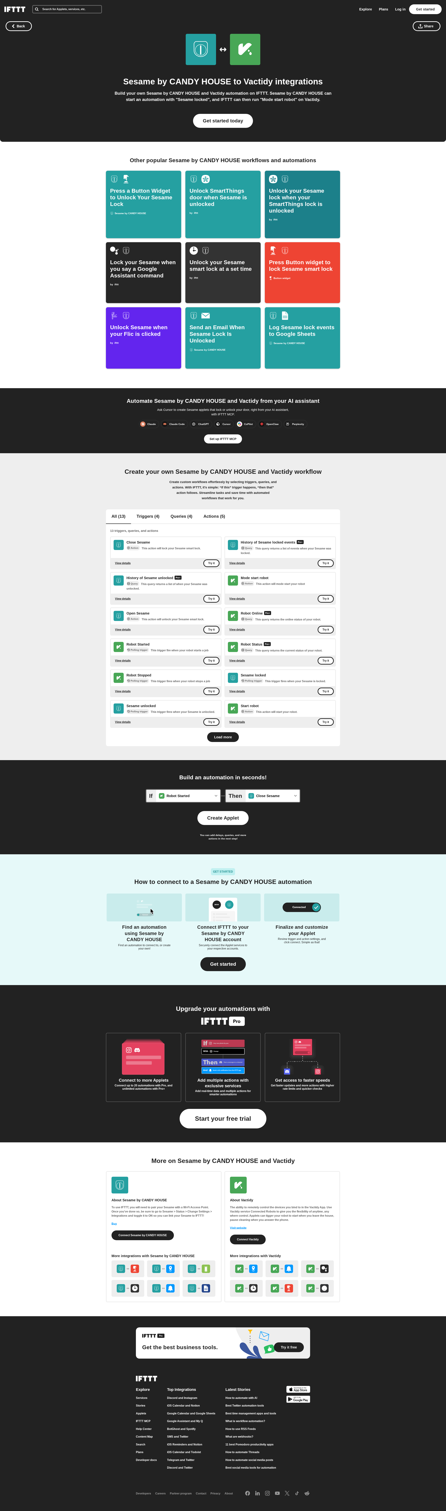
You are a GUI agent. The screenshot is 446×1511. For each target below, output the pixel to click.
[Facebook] (247, 1493)
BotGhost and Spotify (181, 1428)
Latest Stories (237, 1389)
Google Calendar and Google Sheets (191, 1413)
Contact (201, 1493)
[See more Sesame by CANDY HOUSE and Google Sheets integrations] (199, 1288)
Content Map (144, 1436)
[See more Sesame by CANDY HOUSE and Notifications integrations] (163, 1288)
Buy (114, 1223)
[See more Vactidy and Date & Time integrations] (246, 1288)
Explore (365, 9)
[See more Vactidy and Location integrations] (246, 1268)
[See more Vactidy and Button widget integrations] (282, 1288)
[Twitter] (287, 1493)
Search (140, 1444)
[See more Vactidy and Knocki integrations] (317, 1288)
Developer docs (146, 1460)
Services (141, 1397)
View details (123, 563)
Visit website (238, 1227)
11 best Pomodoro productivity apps (249, 1444)
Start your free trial (223, 1118)
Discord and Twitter (180, 1467)
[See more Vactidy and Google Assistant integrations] (317, 1268)
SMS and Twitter (177, 1436)
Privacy (215, 1493)
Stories (140, 1405)
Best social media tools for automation (250, 1467)
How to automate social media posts (249, 1460)
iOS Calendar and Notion (183, 1405)
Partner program (181, 1493)
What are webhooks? (239, 1436)
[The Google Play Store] (298, 1400)
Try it (211, 563)
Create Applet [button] (223, 818)
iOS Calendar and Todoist (184, 1452)
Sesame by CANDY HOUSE (177, 81)
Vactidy (258, 81)
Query (248, 548)
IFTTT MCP (143, 1421)
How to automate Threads (242, 1452)
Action (135, 548)
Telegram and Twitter (180, 1460)
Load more (223, 737)
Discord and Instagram (182, 1397)
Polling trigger (139, 650)
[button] (223, 964)
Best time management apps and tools (250, 1413)
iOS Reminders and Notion (184, 1444)
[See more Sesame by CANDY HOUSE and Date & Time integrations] (128, 1288)
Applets (141, 1413)
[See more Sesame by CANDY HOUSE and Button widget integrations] (128, 1268)
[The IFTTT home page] (14, 9)
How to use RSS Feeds (240, 1428)
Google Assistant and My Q (185, 1421)
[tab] (118, 516)
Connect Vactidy (248, 1239)
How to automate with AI (241, 1397)
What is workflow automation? (245, 1421)
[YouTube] (277, 1493)
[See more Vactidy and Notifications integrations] (282, 1268)
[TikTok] (297, 1493)
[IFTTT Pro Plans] (300, 542)
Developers (143, 1493)
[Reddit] (307, 1493)
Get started (425, 9)
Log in (400, 9)
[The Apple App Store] (298, 1390)
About (229, 1493)
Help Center (144, 1428)
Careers (160, 1493)
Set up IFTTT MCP (223, 439)
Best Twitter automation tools (244, 1405)
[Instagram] (267, 1493)
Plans (383, 9)
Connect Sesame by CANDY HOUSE (142, 1235)
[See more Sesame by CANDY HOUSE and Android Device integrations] (199, 1268)
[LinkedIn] (257, 1493)
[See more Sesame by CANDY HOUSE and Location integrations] (163, 1268)
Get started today (223, 120)
